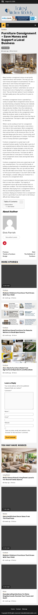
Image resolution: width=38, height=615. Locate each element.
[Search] (35, 25)
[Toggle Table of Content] (20, 202)
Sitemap (24, 609)
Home (4, 591)
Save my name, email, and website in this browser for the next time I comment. (17, 431)
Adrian (14, 298)
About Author (9, 204)
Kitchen (5, 514)
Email (7, 417)
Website (7, 423)
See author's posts (11, 237)
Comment (8, 390)
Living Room (6, 475)
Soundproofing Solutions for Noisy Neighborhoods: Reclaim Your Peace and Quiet (18, 596)
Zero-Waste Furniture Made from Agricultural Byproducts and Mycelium (18, 369)
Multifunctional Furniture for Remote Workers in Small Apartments (17, 331)
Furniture (4, 29)
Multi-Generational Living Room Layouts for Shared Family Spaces (18, 478)
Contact (18, 609)
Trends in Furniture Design (9, 254)
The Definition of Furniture (29, 254)
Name (7, 411)
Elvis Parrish (14, 51)
